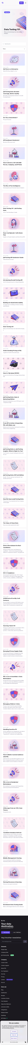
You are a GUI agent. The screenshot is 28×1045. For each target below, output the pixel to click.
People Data (4, 949)
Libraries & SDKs (5, 1007)
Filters (4, 48)
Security (3, 974)
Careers (3, 979)
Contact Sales (4, 962)
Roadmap (3, 1015)
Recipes (3, 995)
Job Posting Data (5, 955)
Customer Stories (5, 998)
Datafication (4, 992)
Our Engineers (4, 971)
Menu (21, 2)
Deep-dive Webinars (6, 1004)
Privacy (3, 976)
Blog (2, 989)
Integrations (4, 1009)
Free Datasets (4, 1001)
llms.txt (3, 982)
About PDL (3, 968)
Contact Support (5, 965)
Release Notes (4, 1012)
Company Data (4, 952)
